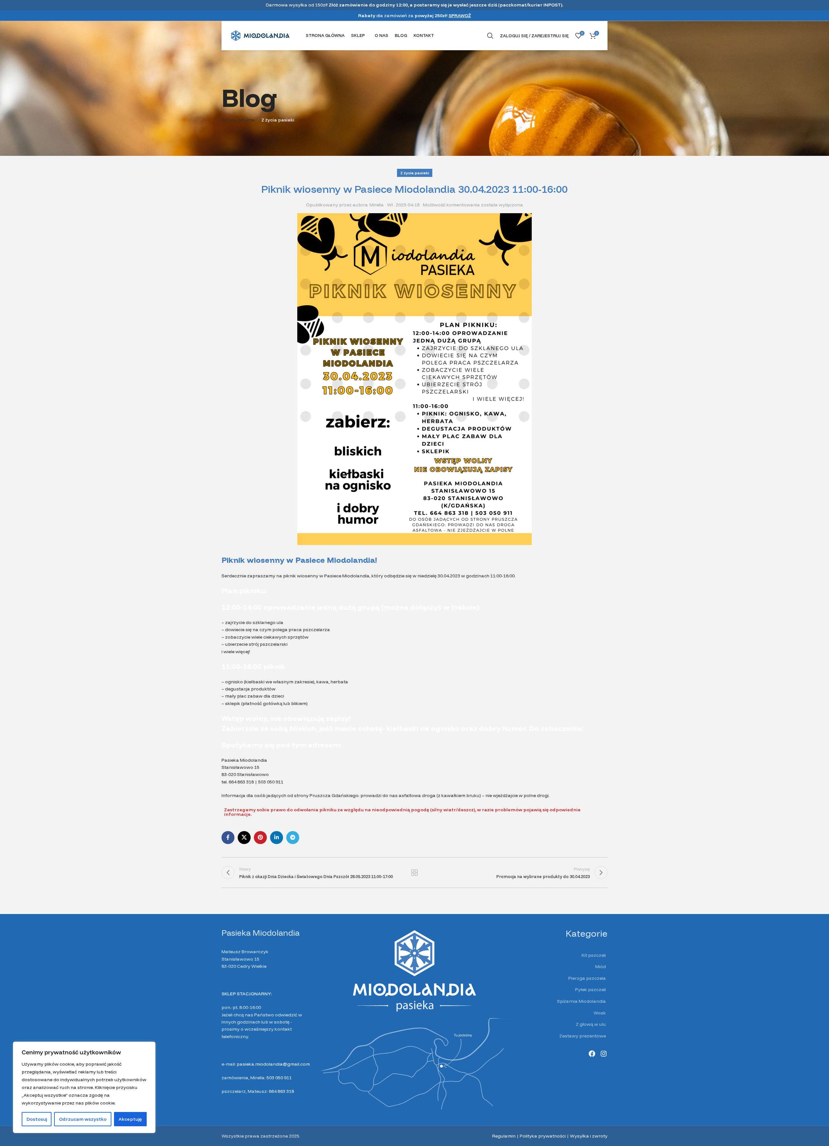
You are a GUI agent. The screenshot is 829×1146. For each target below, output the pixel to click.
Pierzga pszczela (587, 978)
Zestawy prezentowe (582, 1036)
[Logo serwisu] (260, 35)
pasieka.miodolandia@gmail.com (273, 1064)
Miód (600, 966)
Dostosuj (37, 1119)
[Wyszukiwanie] (490, 35)
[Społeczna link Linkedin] (276, 837)
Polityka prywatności (543, 1136)
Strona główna (238, 120)
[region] (84, 1087)
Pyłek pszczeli (590, 989)
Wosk (600, 1013)
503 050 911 (279, 1078)
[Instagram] (604, 1054)
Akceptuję (130, 1119)
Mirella (376, 205)
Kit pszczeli (594, 955)
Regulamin (504, 1136)
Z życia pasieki (277, 120)
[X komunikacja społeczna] (244, 837)
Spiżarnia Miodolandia (581, 1001)
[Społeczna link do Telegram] (292, 837)
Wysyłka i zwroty (589, 1136)
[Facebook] (592, 1054)
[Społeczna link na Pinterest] (260, 837)
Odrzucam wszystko (83, 1119)
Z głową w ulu (591, 1024)
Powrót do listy (414, 872)
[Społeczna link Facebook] (227, 837)
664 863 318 (281, 1091)
